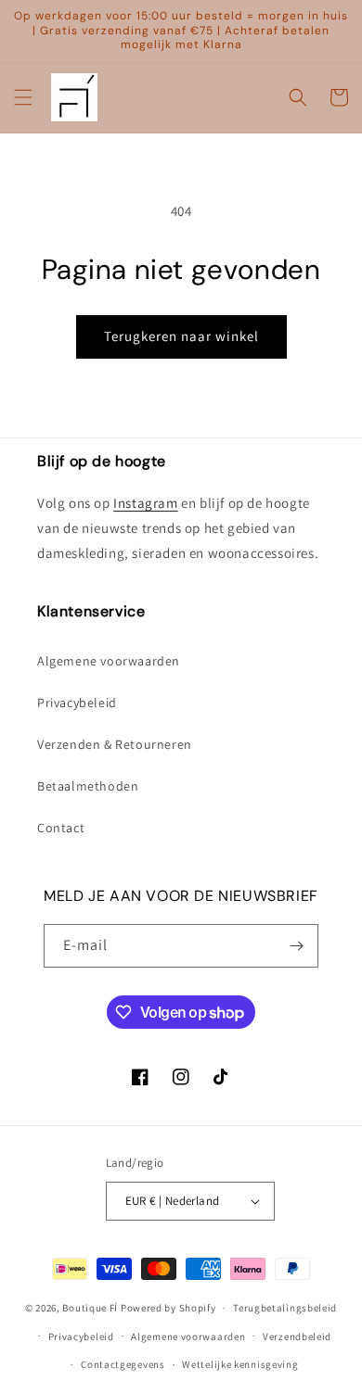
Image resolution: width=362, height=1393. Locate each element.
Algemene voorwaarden (108, 660)
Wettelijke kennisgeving (240, 1364)
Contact (60, 827)
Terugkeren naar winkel (181, 336)
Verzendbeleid (297, 1336)
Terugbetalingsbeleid (285, 1307)
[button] (23, 97)
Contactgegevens (123, 1364)
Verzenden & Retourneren (114, 744)
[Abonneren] (297, 946)
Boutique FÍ (90, 1307)
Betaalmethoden (87, 786)
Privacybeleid (77, 702)
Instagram (145, 503)
